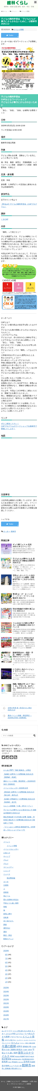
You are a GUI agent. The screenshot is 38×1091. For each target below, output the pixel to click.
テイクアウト (32, 1040)
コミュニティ (8, 867)
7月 (6, 958)
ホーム (3, 1081)
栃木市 (27, 1056)
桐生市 (32, 1056)
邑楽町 (32, 1062)
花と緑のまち (8, 921)
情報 (5, 907)
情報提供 (25, 1081)
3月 (6, 974)
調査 (5, 925)
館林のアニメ (8, 939)
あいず (4, 1031)
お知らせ (6, 853)
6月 (6, 962)
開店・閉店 (7, 935)
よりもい (20, 1033)
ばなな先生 (27, 1031)
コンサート (20, 1040)
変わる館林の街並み (11, 900)
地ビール (6, 896)
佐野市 (19, 1046)
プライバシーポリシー (17, 1084)
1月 (6, 982)
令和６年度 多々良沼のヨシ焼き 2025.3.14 (20, 709)
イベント (6, 842)
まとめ (5, 882)
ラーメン (15, 1043)
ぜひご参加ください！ (10, 424)
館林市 (13, 531)
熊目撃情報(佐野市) (17, 1059)
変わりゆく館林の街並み (12, 1050)
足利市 (26, 1062)
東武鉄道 (17, 1056)
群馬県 (5, 1062)
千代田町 (33, 1046)
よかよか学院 (10, 1034)
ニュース (6, 874)
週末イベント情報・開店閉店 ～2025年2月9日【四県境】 (20, 717)
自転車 (5, 917)
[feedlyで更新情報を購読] (11, 757)
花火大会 (20, 1062)
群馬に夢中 (7, 914)
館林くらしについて (13, 1081)
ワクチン (22, 1043)
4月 (6, 970)
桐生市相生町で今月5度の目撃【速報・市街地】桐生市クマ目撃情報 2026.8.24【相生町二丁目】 (19, 820)
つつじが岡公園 (17, 1031)
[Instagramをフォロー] (7, 757)
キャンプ (6, 856)
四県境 (5, 892)
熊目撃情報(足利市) (28, 1059)
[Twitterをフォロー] (3, 757)
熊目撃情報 (11, 878)
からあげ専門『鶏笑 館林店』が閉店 (17, 770)
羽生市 (10, 1062)
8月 (6, 955)
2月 (6, 978)
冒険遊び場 (27, 1046)
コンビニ (25, 1040)
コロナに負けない (10, 1040)
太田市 (30, 1050)
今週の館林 (9, 1046)
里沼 (3, 1066)
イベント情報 (19, 29)
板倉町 (22, 1056)
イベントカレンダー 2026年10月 (15, 788)
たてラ (9, 1031)
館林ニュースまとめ (13, 1066)
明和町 (12, 1056)
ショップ (6, 871)
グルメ (5, 860)
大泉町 (25, 1050)
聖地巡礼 (15, 1062)
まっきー (6, 531)
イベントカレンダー (11, 849)
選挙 (5, 932)
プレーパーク (6, 1043)
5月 (6, 966)
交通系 (5, 885)
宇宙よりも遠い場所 (11, 903)
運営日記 (6, 928)
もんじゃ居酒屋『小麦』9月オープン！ (18, 806)
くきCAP (4, 219)
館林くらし (17, 3)
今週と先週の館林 (30, 1043)
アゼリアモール (16, 1037)
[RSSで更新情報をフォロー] (15, 757)
